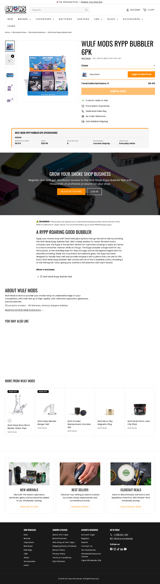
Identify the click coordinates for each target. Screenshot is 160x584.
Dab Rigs (83, 19)
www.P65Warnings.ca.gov (101, 225)
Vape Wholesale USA (91, 560)
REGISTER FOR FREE (71, 191)
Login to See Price (141, 74)
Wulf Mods (27, 380)
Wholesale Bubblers (37, 32)
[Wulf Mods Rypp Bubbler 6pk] (17, 349)
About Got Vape (60, 534)
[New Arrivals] (29, 473)
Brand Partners (59, 538)
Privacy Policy (58, 553)
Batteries (65, 19)
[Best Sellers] (80, 473)
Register (85, 538)
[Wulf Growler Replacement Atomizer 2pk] (80, 411)
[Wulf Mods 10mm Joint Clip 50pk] (140, 410)
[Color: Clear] (10, 421)
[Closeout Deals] (130, 473)
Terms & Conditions (61, 557)
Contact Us (86, 546)
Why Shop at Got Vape (63, 542)
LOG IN (94, 191)
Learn (11, 26)
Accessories (132, 19)
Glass (111, 19)
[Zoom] (47, 71)
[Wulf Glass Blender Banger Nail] (50, 410)
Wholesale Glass (19, 32)
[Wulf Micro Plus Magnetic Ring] (110, 410)
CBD (97, 19)
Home (7, 32)
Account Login (88, 534)
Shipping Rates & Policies (64, 546)
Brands (23, 19)
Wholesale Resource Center (91, 555)
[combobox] (59, 10)
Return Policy (58, 550)
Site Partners (58, 561)
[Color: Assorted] (10, 356)
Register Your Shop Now (91, 2)
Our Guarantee (88, 550)
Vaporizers (44, 19)
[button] (84, 74)
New (10, 19)
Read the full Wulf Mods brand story (24, 310)
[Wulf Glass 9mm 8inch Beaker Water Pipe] (20, 412)
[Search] (86, 10)
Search (84, 542)
